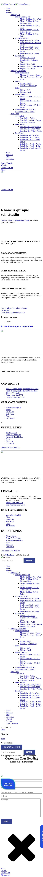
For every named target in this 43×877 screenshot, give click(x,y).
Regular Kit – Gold (27, 64)
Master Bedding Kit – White (30, 19)
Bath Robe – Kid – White (29, 135)
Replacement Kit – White (29, 40)
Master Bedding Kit (22, 17)
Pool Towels (20, 124)
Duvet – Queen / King (28, 86)
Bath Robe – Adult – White (30, 144)
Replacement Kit (21, 38)
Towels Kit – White (27, 118)
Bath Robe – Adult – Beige (30, 146)
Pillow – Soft (25, 90)
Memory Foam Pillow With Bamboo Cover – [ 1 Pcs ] (25, 110)
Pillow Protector (21, 94)
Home (3, 220)
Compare (9, 721)
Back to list (5, 310)
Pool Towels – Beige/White (30, 127)
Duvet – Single (25, 84)
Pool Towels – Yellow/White (31, 131)
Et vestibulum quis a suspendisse (17, 326)
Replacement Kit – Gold (29, 47)
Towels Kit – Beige (27, 122)
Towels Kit (19, 116)
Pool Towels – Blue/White (30, 129)
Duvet (17, 81)
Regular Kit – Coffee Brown (31, 66)
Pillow (17, 88)
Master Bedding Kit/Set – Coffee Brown (29, 31)
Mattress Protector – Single (30, 75)
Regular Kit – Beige (27, 68)
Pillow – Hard (25, 92)
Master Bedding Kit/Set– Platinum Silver (29, 22)
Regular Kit (19, 56)
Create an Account (11, 747)
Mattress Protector (22, 73)
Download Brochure (8, 785)
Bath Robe (19, 133)
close (3, 730)
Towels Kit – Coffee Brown (30, 120)
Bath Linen (15, 114)
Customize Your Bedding (10, 447)
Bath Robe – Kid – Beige (29, 137)
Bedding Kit (15, 15)
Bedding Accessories (18, 71)
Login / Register (12, 723)
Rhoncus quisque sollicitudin (18, 220)
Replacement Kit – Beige (29, 53)
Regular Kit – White (27, 58)
